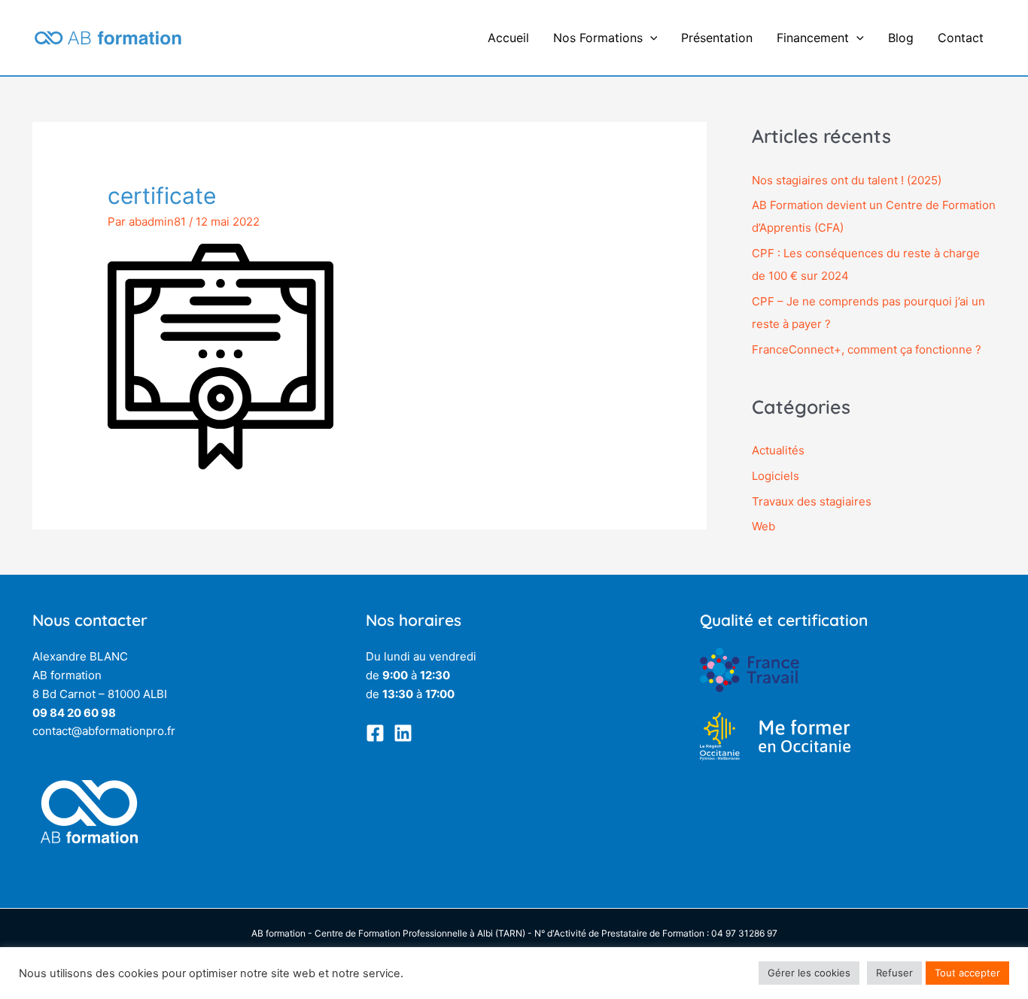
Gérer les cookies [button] (809, 973)
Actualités (778, 450)
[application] (650, 37)
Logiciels (775, 476)
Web (763, 526)
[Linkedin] (403, 733)
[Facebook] (375, 733)
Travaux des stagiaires (811, 501)
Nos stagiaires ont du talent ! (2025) (846, 180)
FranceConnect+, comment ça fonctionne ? (866, 349)
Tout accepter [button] (967, 973)
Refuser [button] (894, 973)
